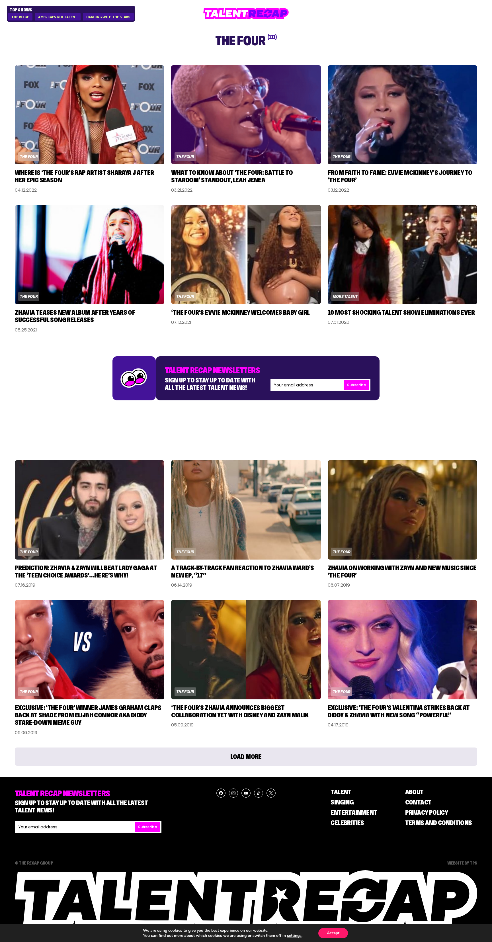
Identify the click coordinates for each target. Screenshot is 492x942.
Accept (333, 933)
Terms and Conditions (438, 822)
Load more (246, 756)
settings (294, 935)
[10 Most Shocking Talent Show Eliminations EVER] (402, 254)
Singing (342, 802)
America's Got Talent (57, 17)
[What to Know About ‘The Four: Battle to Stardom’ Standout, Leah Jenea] (246, 114)
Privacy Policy (426, 812)
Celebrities (347, 822)
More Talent (345, 296)
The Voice (20, 17)
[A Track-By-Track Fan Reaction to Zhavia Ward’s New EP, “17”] (246, 509)
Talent (341, 792)
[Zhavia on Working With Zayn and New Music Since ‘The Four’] (402, 509)
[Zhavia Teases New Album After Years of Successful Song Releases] (89, 254)
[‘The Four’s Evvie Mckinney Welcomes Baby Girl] (246, 254)
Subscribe (356, 384)
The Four (29, 156)
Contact (418, 802)
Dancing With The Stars (108, 17)
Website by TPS (462, 862)
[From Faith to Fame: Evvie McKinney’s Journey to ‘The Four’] (402, 114)
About (414, 792)
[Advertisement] (246, 424)
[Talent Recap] (246, 13)
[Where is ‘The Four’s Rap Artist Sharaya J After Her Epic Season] (89, 114)
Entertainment (354, 812)
